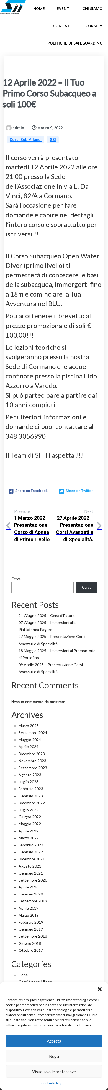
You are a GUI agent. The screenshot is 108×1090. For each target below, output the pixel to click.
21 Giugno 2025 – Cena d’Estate (47, 615)
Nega (54, 1056)
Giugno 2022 (30, 816)
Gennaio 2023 (31, 795)
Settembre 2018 (33, 936)
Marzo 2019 (29, 915)
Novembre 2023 (32, 760)
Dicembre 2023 (32, 753)
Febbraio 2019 (31, 922)
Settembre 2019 (33, 901)
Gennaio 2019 (31, 929)
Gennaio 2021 (31, 873)
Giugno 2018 (30, 943)
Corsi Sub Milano (26, 139)
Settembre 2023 (33, 767)
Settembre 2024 (33, 732)
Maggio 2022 (30, 823)
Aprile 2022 (28, 831)
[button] (99, 989)
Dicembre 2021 (32, 858)
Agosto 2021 (30, 866)
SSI (53, 139)
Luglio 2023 (28, 781)
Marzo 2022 (29, 838)
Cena (23, 974)
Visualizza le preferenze (54, 1071)
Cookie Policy (51, 1083)
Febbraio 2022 (31, 845)
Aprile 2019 (28, 908)
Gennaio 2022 (31, 851)
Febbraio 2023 (31, 788)
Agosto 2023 (30, 774)
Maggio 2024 (30, 739)
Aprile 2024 (28, 746)
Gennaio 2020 (31, 894)
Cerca (16, 579)
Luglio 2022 (28, 809)
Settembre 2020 (33, 880)
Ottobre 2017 (31, 950)
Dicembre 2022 (32, 802)
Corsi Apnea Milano (35, 981)
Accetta (54, 1040)
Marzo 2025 (29, 725)
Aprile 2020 (28, 887)
